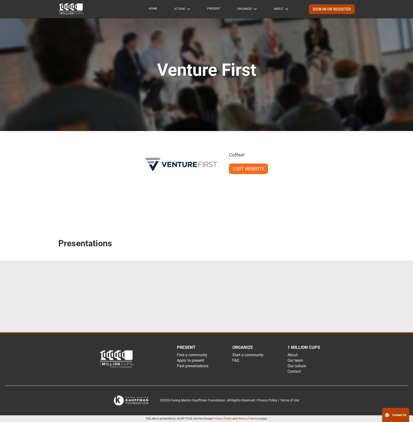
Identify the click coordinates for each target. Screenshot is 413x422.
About (278, 9)
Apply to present (190, 360)
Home (153, 8)
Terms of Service (248, 418)
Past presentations (192, 366)
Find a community (192, 355)
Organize (244, 9)
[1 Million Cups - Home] (71, 9)
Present (213, 8)
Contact (294, 371)
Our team (295, 360)
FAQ (235, 360)
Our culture (297, 366)
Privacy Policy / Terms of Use (278, 400)
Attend (179, 9)
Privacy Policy (222, 418)
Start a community (248, 355)
